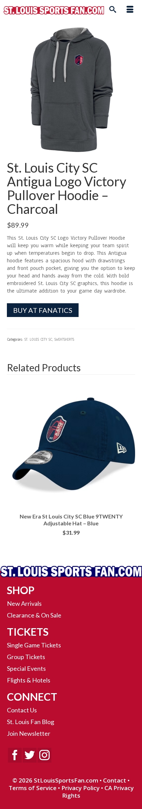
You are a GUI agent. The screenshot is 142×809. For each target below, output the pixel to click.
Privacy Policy (80, 788)
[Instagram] (44, 755)
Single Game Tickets (34, 645)
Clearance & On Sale (34, 615)
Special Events (26, 668)
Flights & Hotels (28, 680)
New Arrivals (24, 603)
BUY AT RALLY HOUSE (71, 543)
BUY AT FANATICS (42, 310)
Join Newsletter (28, 733)
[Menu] (130, 10)
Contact (114, 780)
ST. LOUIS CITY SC (38, 339)
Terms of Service (33, 788)
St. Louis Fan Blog (30, 721)
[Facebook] (15, 755)
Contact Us (22, 710)
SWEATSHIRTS (64, 339)
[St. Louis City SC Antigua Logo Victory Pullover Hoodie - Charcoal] (71, 90)
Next (129, 469)
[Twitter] (30, 755)
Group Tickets (26, 656)
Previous (13, 469)
